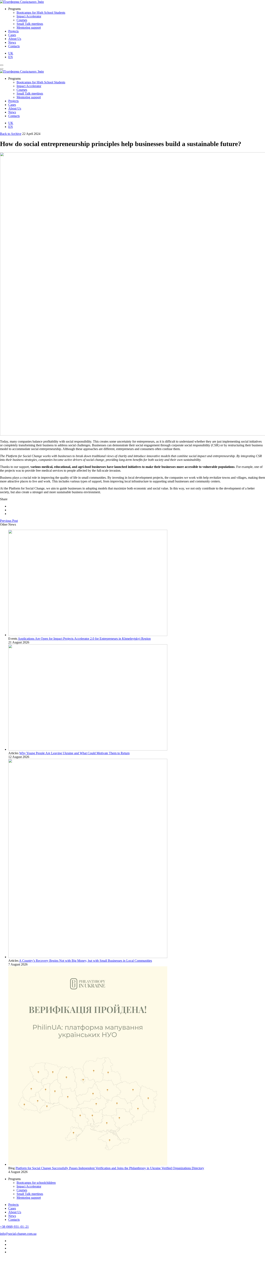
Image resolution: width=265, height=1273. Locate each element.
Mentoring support (29, 27)
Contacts (14, 46)
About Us (14, 38)
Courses (22, 20)
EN (10, 57)
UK (10, 53)
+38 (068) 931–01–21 (14, 1226)
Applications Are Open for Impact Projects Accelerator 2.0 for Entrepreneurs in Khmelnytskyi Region (84, 638)
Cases (12, 35)
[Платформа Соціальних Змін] (22, 2)
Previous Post (9, 520)
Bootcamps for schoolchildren (36, 1182)
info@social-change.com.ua (18, 1233)
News (12, 42)
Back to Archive (10, 133)
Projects (13, 31)
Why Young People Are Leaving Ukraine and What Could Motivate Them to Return (74, 753)
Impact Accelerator (29, 16)
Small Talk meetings (30, 24)
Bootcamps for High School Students (41, 12)
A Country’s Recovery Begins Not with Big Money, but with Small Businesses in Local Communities (85, 960)
